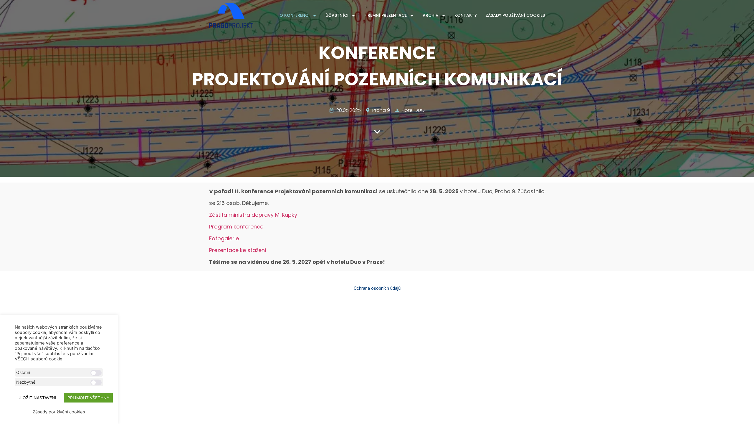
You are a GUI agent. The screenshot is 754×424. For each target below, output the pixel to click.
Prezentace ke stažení (237, 250)
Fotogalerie (224, 238)
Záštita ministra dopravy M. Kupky (253, 214)
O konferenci (295, 15)
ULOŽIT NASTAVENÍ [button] (36, 397)
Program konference (236, 226)
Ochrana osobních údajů (377, 288)
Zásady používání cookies (515, 15)
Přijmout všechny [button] (88, 397)
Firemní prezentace (385, 15)
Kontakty (465, 15)
